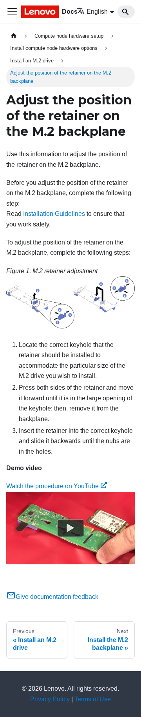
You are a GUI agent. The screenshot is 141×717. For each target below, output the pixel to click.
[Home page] (13, 36)
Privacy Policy (50, 699)
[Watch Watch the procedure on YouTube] (70, 528)
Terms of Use (92, 699)
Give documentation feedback (57, 596)
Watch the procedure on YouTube (52, 486)
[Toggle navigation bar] (12, 12)
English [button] (97, 11)
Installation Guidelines (54, 213)
